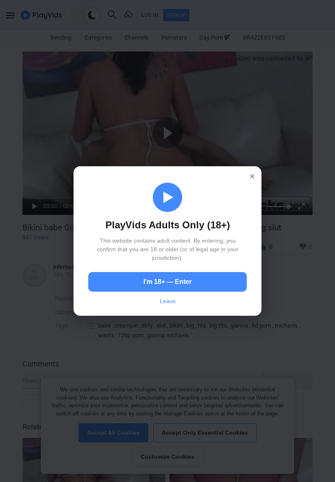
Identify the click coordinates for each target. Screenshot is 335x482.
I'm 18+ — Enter (167, 281)
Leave (168, 301)
